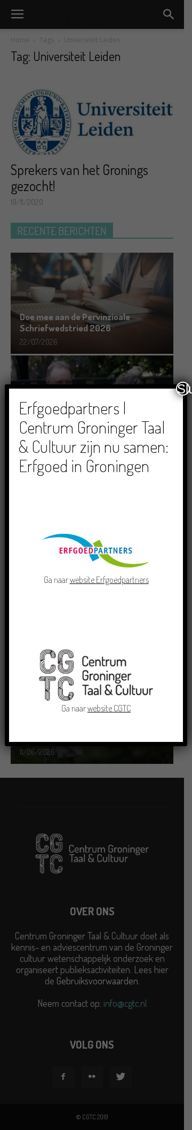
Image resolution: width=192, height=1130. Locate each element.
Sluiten (183, 389)
